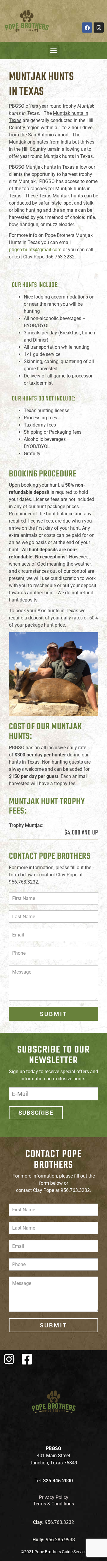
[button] (53, 50)
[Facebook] (87, 27)
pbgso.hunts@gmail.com (35, 249)
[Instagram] (99, 27)
